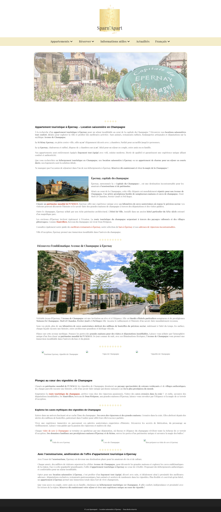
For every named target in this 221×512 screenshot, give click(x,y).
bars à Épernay (125, 227)
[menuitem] (163, 41)
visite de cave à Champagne (56, 430)
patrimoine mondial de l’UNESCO (62, 203)
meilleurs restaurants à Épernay (85, 227)
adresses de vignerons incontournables (157, 227)
